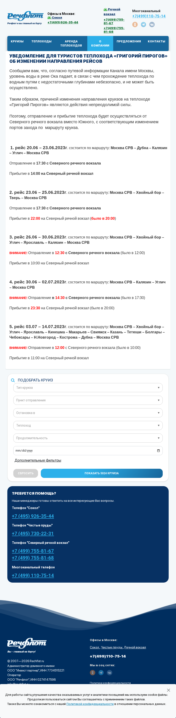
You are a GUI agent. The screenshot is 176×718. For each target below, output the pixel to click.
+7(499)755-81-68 (114, 29)
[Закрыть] (168, 690)
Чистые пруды (112, 647)
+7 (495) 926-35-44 (33, 516)
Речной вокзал (135, 647)
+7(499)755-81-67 (114, 21)
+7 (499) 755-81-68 (33, 558)
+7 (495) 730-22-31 (33, 533)
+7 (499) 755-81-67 (33, 551)
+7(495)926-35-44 (62, 22)
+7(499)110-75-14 (149, 16)
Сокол (95, 647)
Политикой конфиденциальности (90, 704)
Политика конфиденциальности (110, 683)
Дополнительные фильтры (37, 460)
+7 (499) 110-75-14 (33, 575)
